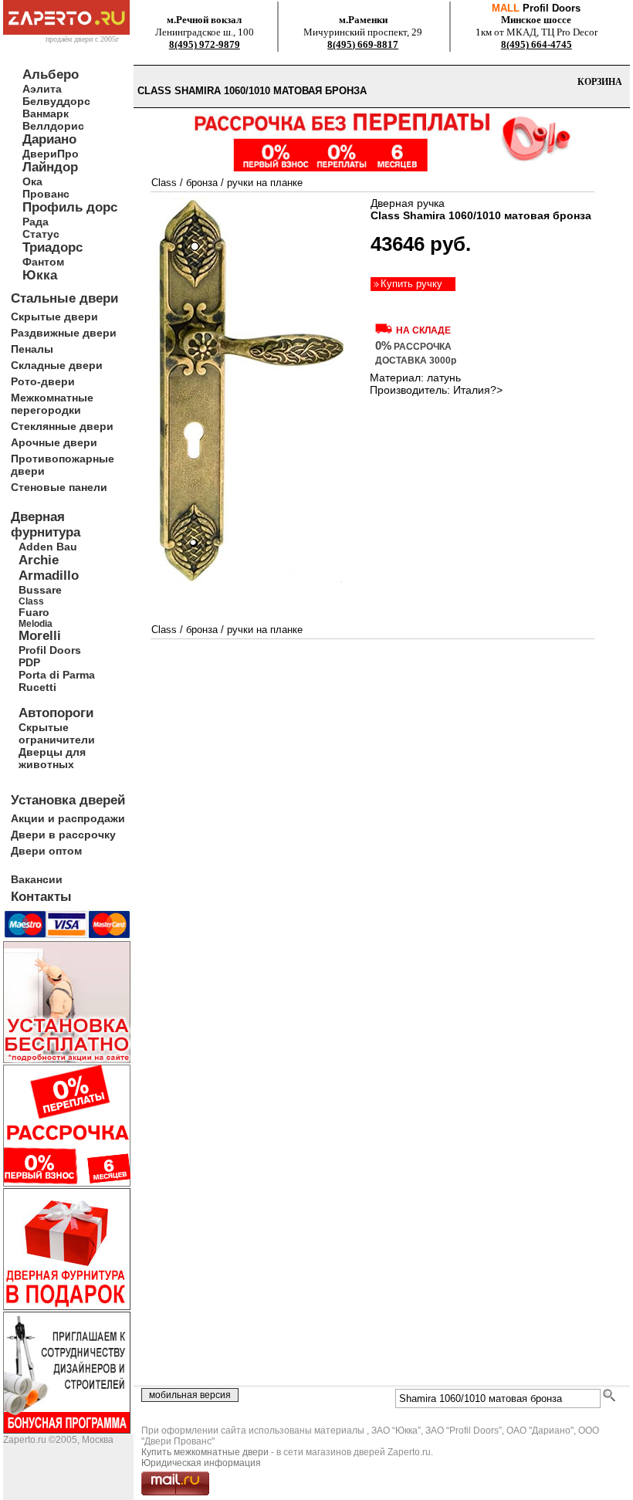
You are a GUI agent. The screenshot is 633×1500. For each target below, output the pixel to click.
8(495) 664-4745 (536, 44)
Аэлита (42, 89)
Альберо (50, 74)
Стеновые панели (59, 487)
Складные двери (57, 365)
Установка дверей (68, 800)
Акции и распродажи (68, 818)
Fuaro (34, 612)
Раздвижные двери (64, 333)
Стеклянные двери (62, 426)
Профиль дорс (69, 207)
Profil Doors (50, 650)
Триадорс (52, 247)
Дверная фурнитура (45, 525)
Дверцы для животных (52, 758)
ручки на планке (265, 182)
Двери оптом (46, 851)
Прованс (45, 194)
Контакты (41, 896)
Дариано (49, 139)
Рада (35, 221)
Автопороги (56, 713)
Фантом (43, 262)
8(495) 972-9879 (204, 44)
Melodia (35, 623)
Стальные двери (64, 298)
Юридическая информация (201, 1463)
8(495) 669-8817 (362, 44)
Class (31, 601)
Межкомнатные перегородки (52, 403)
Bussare (40, 590)
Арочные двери (54, 442)
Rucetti (37, 687)
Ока (32, 181)
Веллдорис (53, 126)
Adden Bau (48, 546)
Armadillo (49, 575)
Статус (40, 234)
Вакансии (37, 879)
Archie (39, 560)
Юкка (39, 275)
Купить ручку (411, 284)
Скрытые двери (54, 316)
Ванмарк (45, 113)
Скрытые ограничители (57, 733)
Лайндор (50, 167)
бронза (202, 182)
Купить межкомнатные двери (205, 1452)
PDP (29, 662)
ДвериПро (50, 153)
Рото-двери (43, 381)
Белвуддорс (56, 101)
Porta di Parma (57, 675)
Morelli (40, 635)
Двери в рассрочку (63, 834)
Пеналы (32, 349)
